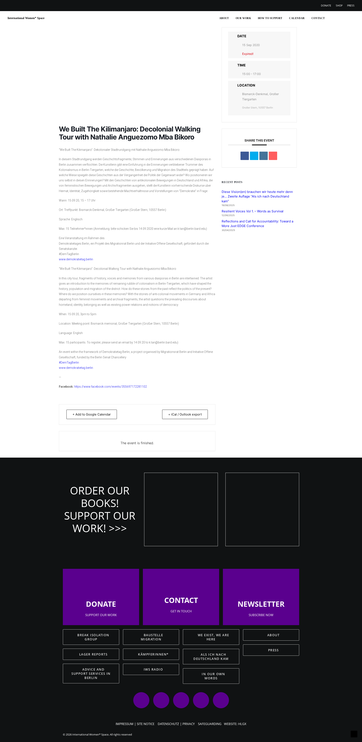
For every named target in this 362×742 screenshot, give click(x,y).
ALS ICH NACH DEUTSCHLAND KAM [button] (211, 656)
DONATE (326, 5)
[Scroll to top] (354, 734)
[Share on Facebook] (244, 156)
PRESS (350, 5)
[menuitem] (327, 5)
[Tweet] (254, 156)
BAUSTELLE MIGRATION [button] (152, 637)
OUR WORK (243, 18)
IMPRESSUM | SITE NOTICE (135, 724)
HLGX (242, 724)
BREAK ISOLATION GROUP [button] (93, 637)
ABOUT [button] (273, 635)
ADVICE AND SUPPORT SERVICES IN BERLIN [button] (91, 673)
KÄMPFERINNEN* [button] (153, 654)
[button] (330, 18)
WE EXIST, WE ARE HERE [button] (214, 637)
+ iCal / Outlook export (185, 414)
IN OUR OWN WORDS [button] (214, 676)
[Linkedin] (263, 156)
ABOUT (224, 18)
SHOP (339, 5)
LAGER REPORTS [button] (93, 654)
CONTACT (318, 18)
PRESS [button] (273, 650)
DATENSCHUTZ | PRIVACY (176, 724)
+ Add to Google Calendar (91, 414)
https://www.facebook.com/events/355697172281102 (110, 386)
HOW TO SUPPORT (270, 18)
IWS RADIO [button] (153, 669)
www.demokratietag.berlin (76, 259)
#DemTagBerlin (69, 362)
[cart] (351, 18)
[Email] (273, 156)
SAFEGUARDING (209, 724)
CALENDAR (297, 18)
